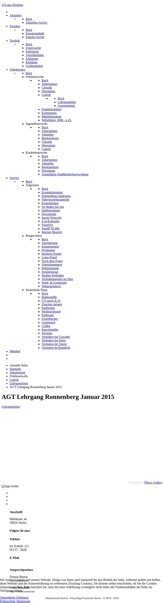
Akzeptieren (7, 597)
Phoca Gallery (153, 482)
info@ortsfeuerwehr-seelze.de (28, 562)
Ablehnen (22, 597)
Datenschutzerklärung (23, 503)
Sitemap (15, 496)
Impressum (16, 500)
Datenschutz (8, 601)
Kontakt (15, 493)
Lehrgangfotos (11, 406)
